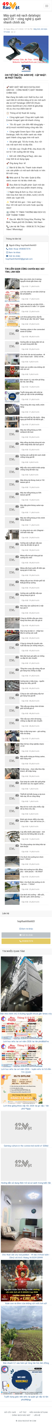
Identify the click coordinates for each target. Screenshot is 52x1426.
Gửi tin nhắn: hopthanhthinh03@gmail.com (19, 257)
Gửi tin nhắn (27, 935)
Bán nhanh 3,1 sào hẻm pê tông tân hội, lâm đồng (26, 1363)
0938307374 (27, 941)
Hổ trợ (22, 1412)
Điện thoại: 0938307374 (19, 249)
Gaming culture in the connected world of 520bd (26, 1146)
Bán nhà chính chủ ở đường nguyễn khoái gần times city (26, 1013)
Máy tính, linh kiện (40, 29)
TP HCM (6, 32)
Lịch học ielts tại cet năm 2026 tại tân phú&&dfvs (26, 1041)
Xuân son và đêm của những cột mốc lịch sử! (26, 1303)
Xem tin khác (15, 252)
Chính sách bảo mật (21, 1415)
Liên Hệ (37, 1415)
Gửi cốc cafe (10, 1412)
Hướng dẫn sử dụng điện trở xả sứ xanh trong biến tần (26, 1183)
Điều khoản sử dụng (39, 1412)
